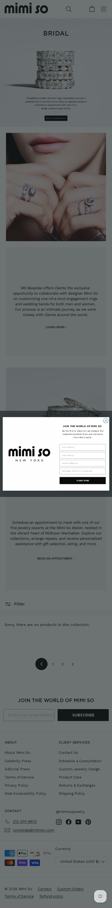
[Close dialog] (105, 420)
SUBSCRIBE (82, 480)
